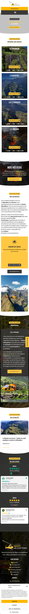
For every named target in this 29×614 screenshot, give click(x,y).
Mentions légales (15, 612)
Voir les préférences (14, 609)
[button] (27, 586)
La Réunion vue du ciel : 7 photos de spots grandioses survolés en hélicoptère (14, 439)
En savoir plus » (6, 443)
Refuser (14, 605)
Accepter (14, 601)
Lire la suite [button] (4, 490)
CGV (10, 612)
